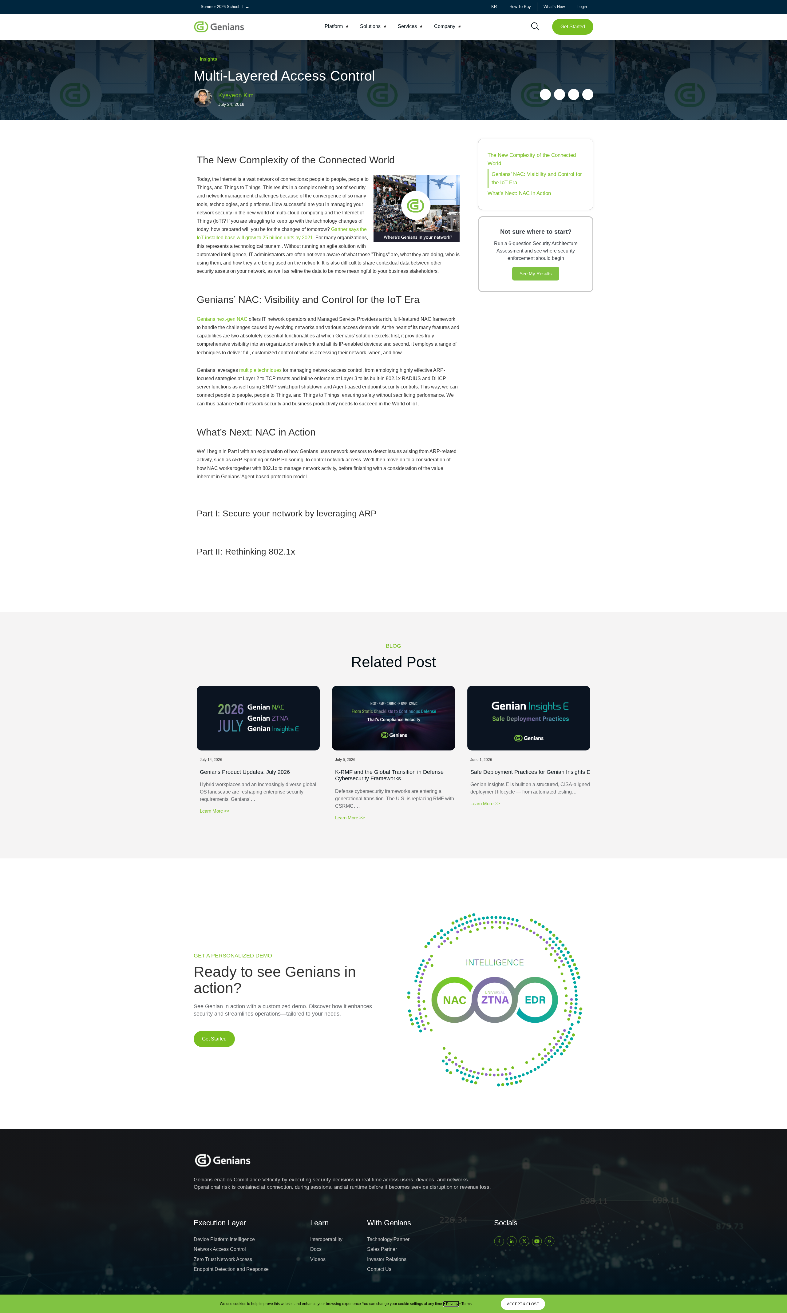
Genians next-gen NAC (222, 319)
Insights (208, 59)
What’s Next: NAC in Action (519, 193)
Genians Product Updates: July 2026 (245, 772)
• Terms (465, 1304)
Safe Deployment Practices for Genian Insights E (530, 772)
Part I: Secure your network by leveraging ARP (287, 513)
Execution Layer (220, 1223)
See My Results (536, 273)
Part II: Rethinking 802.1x (246, 551)
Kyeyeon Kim (236, 95)
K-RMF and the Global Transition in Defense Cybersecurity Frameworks (389, 775)
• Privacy (451, 1304)
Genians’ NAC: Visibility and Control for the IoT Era (537, 178)
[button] (337, 26)
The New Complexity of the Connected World (532, 159)
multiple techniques (260, 370)
